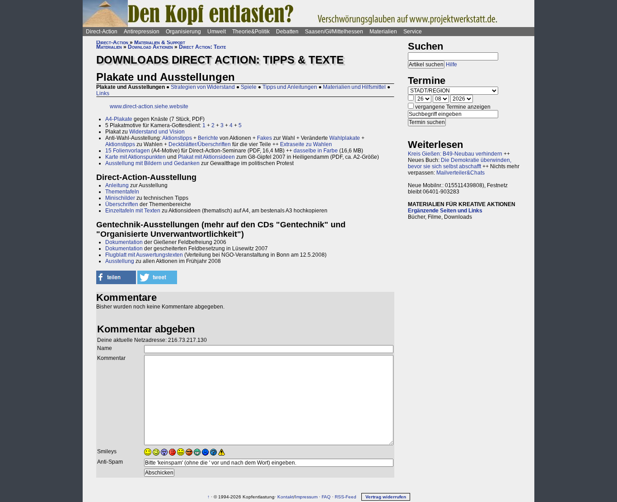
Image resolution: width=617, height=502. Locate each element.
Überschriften (121, 204)
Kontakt (285, 496)
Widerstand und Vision (157, 132)
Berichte (208, 138)
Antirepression (141, 31)
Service (412, 31)
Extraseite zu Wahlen (306, 144)
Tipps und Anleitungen (289, 87)
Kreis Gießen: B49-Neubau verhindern (455, 154)
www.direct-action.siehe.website (149, 106)
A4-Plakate (118, 119)
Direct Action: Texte (202, 47)
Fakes (264, 138)
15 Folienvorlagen (127, 150)
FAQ (326, 496)
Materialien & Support (159, 42)
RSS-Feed (345, 496)
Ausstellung (119, 261)
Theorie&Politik (251, 31)
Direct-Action (101, 31)
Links (102, 93)
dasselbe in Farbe (316, 150)
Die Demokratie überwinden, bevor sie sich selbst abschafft (459, 163)
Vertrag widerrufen (385, 496)
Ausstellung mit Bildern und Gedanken (152, 163)
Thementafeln (122, 192)
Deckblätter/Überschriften (199, 144)
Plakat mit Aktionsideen (206, 157)
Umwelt (216, 31)
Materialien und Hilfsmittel (354, 87)
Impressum (306, 496)
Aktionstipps (177, 138)
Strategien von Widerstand (203, 87)
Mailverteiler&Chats (460, 173)
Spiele (249, 87)
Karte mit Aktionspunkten (135, 157)
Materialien (383, 31)
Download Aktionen (150, 47)
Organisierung (183, 31)
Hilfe (451, 64)
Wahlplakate (344, 138)
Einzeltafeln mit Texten (132, 210)
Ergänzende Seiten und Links (445, 210)
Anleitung (117, 185)
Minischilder (120, 198)
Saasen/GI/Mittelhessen (334, 31)
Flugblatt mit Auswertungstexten (144, 255)
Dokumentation (124, 242)
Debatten (287, 31)
